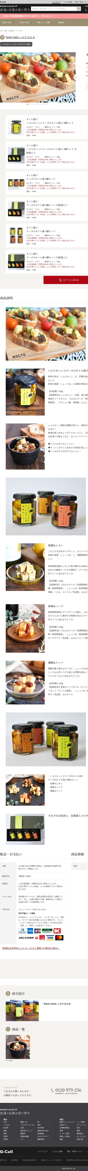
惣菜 (5, 30)
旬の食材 (40, 1128)
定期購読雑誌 (64, 1128)
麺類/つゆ (23, 1122)
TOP (1, 30)
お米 (5, 1122)
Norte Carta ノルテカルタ (20, 37)
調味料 (22, 1133)
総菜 (39, 1125)
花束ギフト (64, 1125)
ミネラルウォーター (27, 1125)
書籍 (78, 1130)
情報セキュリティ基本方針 (51, 1160)
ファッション (81, 1125)
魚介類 (5, 1128)
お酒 (22, 1128)
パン (22, 1139)
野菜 (5, 1133)
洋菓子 (5, 1136)
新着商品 (61, 22)
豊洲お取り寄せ (43, 1131)
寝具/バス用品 (65, 1136)
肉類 (5, 1131)
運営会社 (3, 1160)
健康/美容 (40, 1139)
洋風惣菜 (11, 30)
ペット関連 (81, 1122)
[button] (27, 104)
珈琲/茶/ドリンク (26, 1131)
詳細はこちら (33, 869)
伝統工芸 (80, 1139)
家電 (61, 1130)
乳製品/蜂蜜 (24, 1136)
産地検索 (40, 1133)
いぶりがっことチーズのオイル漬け (16, 44)
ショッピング (56, 2)
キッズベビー (81, 1136)
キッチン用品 (64, 1133)
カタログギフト (43, 1136)
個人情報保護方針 (30, 1160)
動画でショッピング (67, 1122)
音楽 (78, 1128)
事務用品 (80, 1133)
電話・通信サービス (81, 2)
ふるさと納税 (68, 2)
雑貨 (61, 1139)
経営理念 (14, 1160)
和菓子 (5, 1139)
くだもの (6, 1125)
